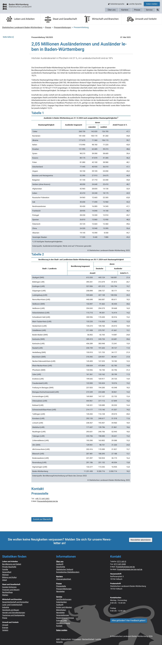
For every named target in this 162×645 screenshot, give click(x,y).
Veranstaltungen (62, 615)
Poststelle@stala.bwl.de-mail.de (129, 569)
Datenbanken (61, 602)
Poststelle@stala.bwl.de (125, 566)
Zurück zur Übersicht (42, 519)
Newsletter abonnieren (141, 539)
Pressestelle (61, 586)
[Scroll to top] (157, 640)
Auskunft (59, 564)
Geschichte (60, 566)
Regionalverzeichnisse (65, 618)
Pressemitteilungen (64, 589)
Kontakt (59, 626)
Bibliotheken (61, 610)
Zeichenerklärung (63, 623)
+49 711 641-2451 (42, 498)
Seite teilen (7, 37)
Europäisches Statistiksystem (67, 572)
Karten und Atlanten (64, 607)
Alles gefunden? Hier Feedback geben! (128, 620)
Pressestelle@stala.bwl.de (47, 501)
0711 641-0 (121, 561)
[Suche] (158, 9)
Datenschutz (66, 639)
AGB (58, 639)
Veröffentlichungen (63, 599)
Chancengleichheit (63, 579)
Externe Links (61, 620)
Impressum (76, 639)
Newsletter (60, 591)
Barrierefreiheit (88, 639)
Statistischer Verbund (64, 569)
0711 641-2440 (120, 564)
